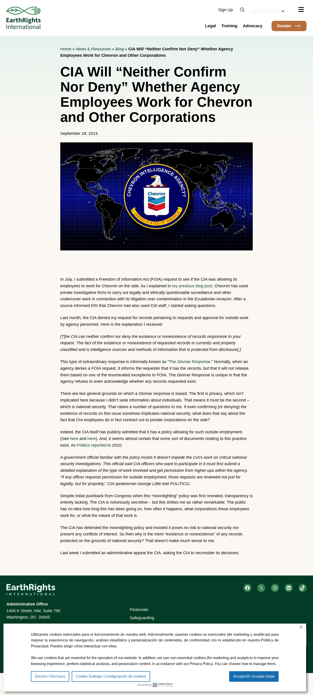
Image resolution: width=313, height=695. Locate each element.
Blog (119, 49)
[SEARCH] (242, 10)
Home (65, 49)
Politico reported (92, 445)
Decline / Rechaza (50, 676)
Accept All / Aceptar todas (254, 676)
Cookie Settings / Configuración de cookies (111, 676)
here (74, 438)
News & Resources (93, 49)
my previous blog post (192, 286)
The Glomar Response (189, 361)
